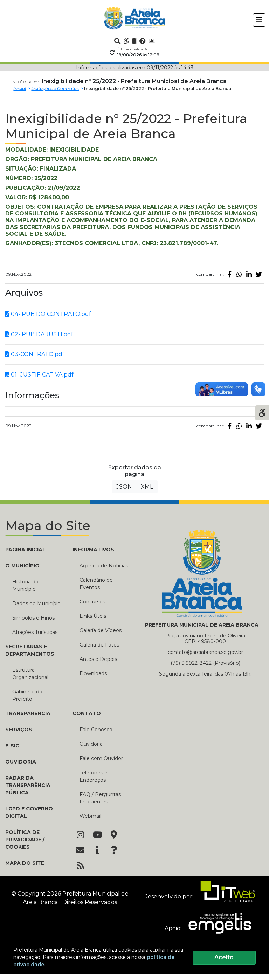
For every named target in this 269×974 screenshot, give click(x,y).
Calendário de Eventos (96, 583)
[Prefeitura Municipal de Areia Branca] (135, 18)
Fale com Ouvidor (101, 758)
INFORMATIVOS (93, 549)
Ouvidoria (91, 744)
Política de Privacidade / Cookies (24, 839)
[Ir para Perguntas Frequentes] (142, 41)
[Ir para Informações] (97, 851)
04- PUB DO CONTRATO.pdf (50, 314)
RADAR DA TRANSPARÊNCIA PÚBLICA (27, 785)
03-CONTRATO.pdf (36, 354)
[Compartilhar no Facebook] (229, 274)
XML (147, 486)
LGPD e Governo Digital (29, 812)
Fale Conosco (96, 729)
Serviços (18, 729)
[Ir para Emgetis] (217, 928)
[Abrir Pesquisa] (117, 41)
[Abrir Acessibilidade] (262, 412)
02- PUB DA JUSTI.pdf (41, 334)
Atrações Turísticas (34, 632)
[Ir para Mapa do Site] (114, 835)
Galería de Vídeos (101, 630)
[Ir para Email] (80, 851)
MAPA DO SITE (24, 863)
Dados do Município (36, 603)
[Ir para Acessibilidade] (126, 41)
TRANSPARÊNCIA (27, 713)
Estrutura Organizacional (30, 674)
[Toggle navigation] (259, 20)
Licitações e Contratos (55, 88)
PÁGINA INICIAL (25, 549)
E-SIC (12, 745)
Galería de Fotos (99, 645)
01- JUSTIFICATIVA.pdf (41, 374)
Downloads (93, 673)
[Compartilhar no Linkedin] (249, 274)
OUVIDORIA (20, 762)
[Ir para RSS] (80, 866)
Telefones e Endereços (94, 776)
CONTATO (87, 713)
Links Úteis (93, 616)
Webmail (90, 816)
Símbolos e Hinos (33, 618)
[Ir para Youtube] (97, 835)
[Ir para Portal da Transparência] (134, 41)
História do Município (25, 585)
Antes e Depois (98, 659)
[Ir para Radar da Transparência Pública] (152, 41)
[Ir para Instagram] (80, 835)
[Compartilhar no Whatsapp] (239, 274)
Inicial (19, 88)
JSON (124, 486)
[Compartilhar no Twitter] (259, 274)
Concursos (92, 602)
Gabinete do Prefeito (27, 695)
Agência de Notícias (104, 565)
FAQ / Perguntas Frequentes (100, 798)
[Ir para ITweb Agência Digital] (225, 896)
